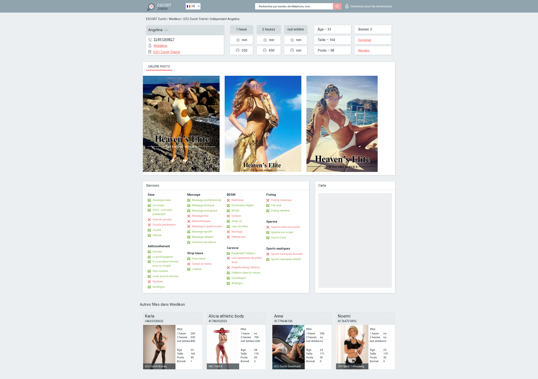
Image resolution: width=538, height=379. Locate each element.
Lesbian (197, 269)
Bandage (237, 231)
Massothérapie (201, 221)
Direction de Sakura (204, 242)
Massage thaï (200, 215)
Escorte (157, 251)
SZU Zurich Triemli (195, 19)
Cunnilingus (239, 277)
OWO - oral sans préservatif (162, 212)
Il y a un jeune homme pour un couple (165, 263)
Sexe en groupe (162, 219)
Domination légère (243, 205)
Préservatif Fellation (243, 253)
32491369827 (164, 39)
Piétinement (239, 236)
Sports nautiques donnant (287, 253)
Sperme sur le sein (282, 232)
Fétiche (157, 235)
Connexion (371, 6)
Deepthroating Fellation (246, 267)
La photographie (163, 256)
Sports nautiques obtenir (286, 259)
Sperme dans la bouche (285, 227)
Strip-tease (198, 258)
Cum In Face (278, 237)
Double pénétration (164, 224)
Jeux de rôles (240, 226)
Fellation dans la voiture (246, 272)
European (364, 40)
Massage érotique (203, 205)
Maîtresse (238, 200)
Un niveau (158, 205)
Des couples (160, 271)
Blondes (363, 50)
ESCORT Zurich (156, 19)
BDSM (235, 210)
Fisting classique (281, 200)
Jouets (157, 229)
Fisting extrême (280, 210)
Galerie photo (159, 66)
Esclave (236, 215)
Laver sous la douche (165, 276)
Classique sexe (162, 200)
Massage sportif (202, 231)
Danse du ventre (202, 263)
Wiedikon (175, 19)
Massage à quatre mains (207, 226)
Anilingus (237, 283)
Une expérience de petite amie (247, 260)
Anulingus (159, 286)
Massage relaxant (203, 236)
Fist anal (276, 205)
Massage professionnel (206, 200)
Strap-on (237, 221)
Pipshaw (158, 281)
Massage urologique (204, 210)
